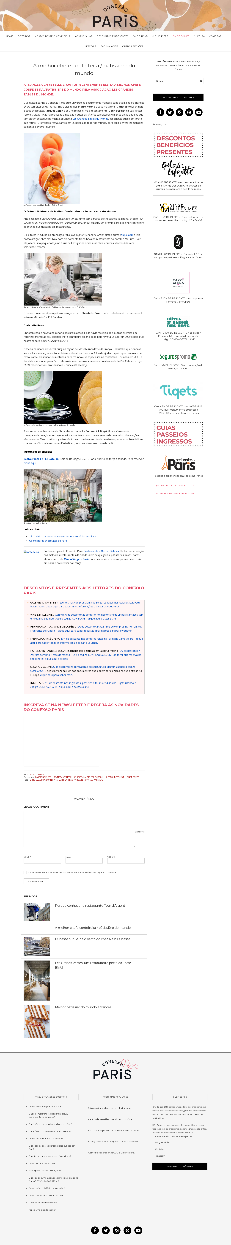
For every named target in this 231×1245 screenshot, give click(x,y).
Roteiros (24, 36)
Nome (27, 857)
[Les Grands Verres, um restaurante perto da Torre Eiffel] (37, 980)
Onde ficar (140, 36)
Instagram (160, 1156)
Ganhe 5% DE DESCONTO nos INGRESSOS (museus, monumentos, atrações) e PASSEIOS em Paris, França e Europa (178, 409)
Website (111, 857)
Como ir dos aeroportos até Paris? (46, 1106)
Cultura (199, 36)
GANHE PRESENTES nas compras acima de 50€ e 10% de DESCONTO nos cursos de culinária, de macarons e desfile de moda (178, 185)
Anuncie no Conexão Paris (180, 1166)
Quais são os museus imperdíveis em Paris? (50, 1124)
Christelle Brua (37, 780)
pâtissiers (98, 780)
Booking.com (160, 124)
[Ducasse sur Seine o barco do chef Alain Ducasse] (37, 946)
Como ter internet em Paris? (43, 1163)
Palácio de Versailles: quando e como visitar (110, 1119)
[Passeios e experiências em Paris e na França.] (178, 463)
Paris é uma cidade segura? (42, 1210)
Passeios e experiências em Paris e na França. (178, 475)
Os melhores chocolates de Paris (48, 540)
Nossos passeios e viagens (52, 36)
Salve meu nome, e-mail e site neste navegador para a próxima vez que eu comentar (72, 872)
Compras (215, 36)
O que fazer (160, 36)
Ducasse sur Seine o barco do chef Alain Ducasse (92, 939)
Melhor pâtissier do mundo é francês (83, 1007)
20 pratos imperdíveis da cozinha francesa (109, 1108)
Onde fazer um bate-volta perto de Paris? (50, 1131)
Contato (159, 1149)
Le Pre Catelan (66, 780)
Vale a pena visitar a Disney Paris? (45, 1170)
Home (10, 36)
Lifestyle (90, 46)
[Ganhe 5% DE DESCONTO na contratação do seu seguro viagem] (178, 357)
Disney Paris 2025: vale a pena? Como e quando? (113, 1141)
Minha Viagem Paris (76, 559)
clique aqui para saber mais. (56, 675)
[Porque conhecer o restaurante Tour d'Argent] (37, 912)
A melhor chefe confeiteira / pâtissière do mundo (93, 928)
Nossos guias (83, 36)
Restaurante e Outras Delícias (101, 551)
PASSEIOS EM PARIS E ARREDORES (176, 493)
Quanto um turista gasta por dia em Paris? (50, 1156)
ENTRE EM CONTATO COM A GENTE (178, 97)
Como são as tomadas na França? (46, 1138)
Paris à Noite (109, 46)
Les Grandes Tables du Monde (90, 118)
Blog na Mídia (162, 1142)
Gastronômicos (43, 777)
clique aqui (127, 235)
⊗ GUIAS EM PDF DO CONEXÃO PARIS (175, 485)
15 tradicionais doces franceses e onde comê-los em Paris (63, 536)
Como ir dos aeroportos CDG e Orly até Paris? (111, 1152)
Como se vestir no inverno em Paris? (47, 1195)
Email (68, 857)
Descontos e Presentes (112, 36)
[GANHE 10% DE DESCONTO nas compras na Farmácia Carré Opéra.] (178, 283)
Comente (140, 832)
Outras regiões (132, 46)
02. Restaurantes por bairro (88, 777)
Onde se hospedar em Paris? (43, 1202)
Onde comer (181, 36)
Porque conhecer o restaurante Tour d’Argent (90, 905)
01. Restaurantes (62, 777)
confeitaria (52, 780)
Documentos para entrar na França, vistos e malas (113, 1130)
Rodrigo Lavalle (36, 774)
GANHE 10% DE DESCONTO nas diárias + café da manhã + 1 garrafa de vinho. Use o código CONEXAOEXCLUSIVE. (178, 336)
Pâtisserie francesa (83, 780)
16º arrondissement (114, 777)
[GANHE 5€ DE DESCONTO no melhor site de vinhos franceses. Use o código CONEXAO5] (178, 208)
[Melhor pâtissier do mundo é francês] (37, 1021)
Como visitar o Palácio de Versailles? (47, 1188)
